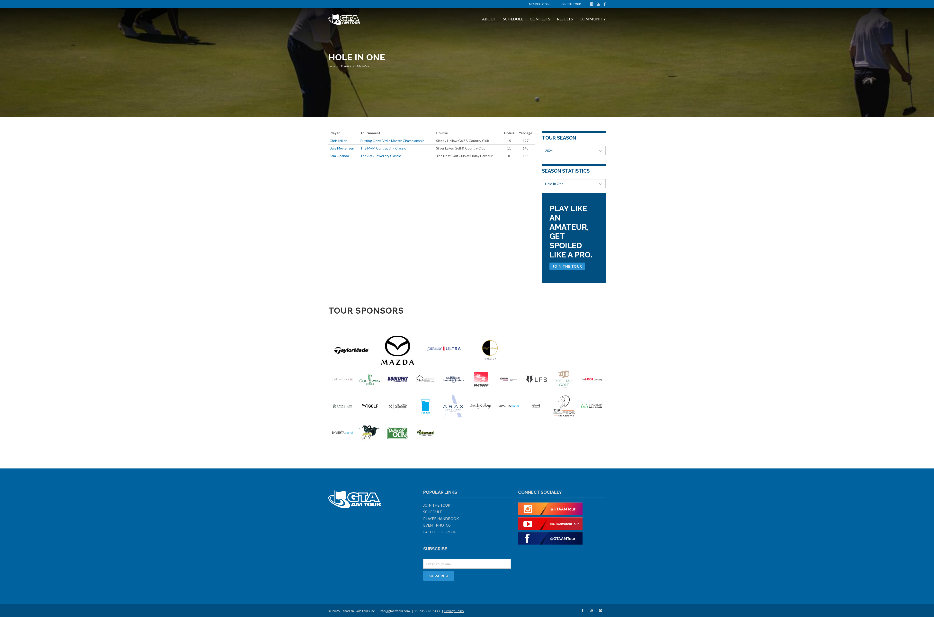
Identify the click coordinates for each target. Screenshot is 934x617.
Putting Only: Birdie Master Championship (392, 141)
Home (331, 66)
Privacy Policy (454, 611)
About (489, 19)
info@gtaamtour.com (395, 611)
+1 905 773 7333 (427, 611)
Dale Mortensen (342, 148)
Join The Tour (570, 4)
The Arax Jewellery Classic (380, 156)
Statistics (345, 66)
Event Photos (437, 525)
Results (565, 19)
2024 (549, 151)
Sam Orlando (339, 156)
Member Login (539, 4)
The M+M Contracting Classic (383, 148)
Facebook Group (440, 532)
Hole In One (554, 184)
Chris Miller (338, 141)
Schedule (513, 19)
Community (593, 19)
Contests (540, 19)
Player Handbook (441, 518)
